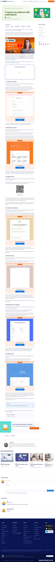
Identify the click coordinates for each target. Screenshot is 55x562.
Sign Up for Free (51, 1)
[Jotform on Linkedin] (42, 560)
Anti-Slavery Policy (31, 560)
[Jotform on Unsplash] (52, 560)
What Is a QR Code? (5, 464)
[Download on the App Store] (49, 528)
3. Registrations (40, 30)
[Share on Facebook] (41, 44)
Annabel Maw (9, 17)
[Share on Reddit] (45, 44)
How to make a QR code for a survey (36, 465)
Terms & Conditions (5, 560)
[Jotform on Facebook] (39, 560)
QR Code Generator (11, 1)
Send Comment (50, 490)
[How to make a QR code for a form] (22, 457)
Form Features (7, 435)
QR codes (19, 29)
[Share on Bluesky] (47, 44)
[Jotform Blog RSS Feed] (49, 44)
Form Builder (13, 57)
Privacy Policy (11, 560)
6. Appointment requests (41, 36)
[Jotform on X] (41, 560)
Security (16, 560)
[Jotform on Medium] (44, 560)
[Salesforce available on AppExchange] (49, 531)
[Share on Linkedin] (43, 44)
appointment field (17, 348)
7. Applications (40, 38)
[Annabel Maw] (5, 17)
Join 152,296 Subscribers (34, 428)
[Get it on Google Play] (49, 526)
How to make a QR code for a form (21, 465)
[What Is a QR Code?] (7, 457)
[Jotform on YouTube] (50, 560)
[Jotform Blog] (46, 560)
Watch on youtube (9, 52)
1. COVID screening (41, 26)
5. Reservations (40, 34)
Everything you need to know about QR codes (16, 38)
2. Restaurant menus (41, 28)
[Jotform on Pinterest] (49, 560)
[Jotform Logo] (4, 1)
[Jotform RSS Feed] (47, 560)
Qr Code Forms (13, 435)
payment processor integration (18, 300)
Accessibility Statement (23, 560)
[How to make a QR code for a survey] (36, 457)
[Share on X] (39, 44)
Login (46, 1)
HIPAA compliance (26, 349)
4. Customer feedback (41, 32)
